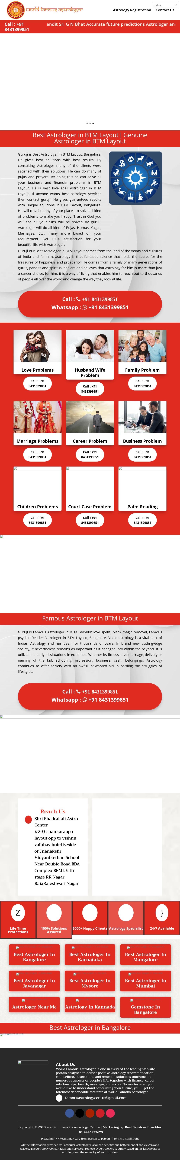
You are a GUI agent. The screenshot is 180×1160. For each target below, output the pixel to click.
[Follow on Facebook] (69, 1113)
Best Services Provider (143, 1127)
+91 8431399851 (17, 26)
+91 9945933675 (90, 1132)
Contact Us (165, 10)
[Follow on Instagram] (110, 1113)
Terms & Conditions (126, 1138)
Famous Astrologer (48, 632)
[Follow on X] (79, 1113)
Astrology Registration (132, 10)
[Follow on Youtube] (90, 1113)
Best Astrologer (48, 251)
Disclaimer (48, 1138)
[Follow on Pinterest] (100, 1113)
